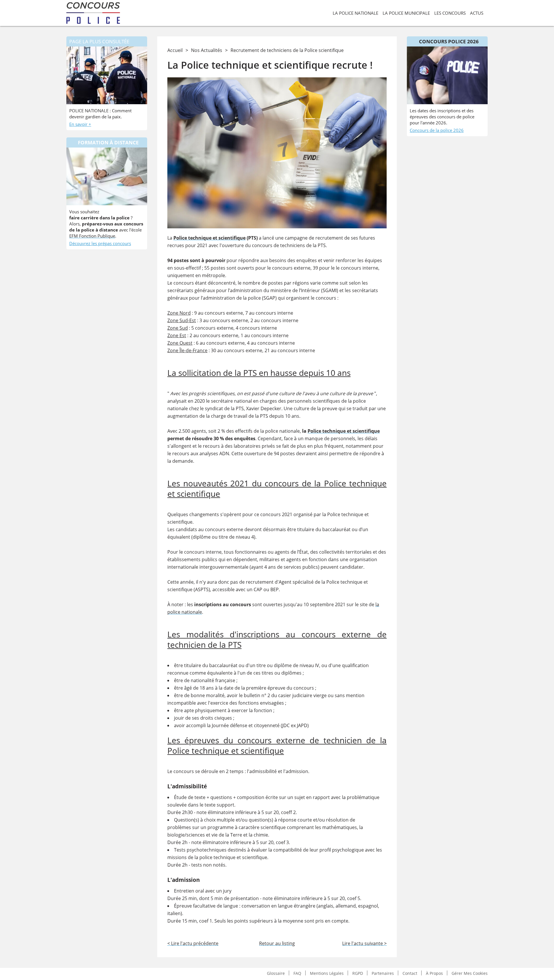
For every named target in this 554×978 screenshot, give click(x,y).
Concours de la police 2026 (437, 130)
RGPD (357, 973)
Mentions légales (327, 973)
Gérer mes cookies (470, 973)
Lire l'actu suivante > (364, 943)
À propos (434, 973)
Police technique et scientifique (209, 238)
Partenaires (383, 973)
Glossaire (276, 973)
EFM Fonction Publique (92, 236)
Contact (410, 973)
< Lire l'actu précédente (192, 943)
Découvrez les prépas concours (100, 243)
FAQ (297, 973)
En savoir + (80, 124)
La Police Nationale (355, 13)
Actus (476, 13)
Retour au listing (277, 943)
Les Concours (450, 13)
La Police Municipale (406, 13)
